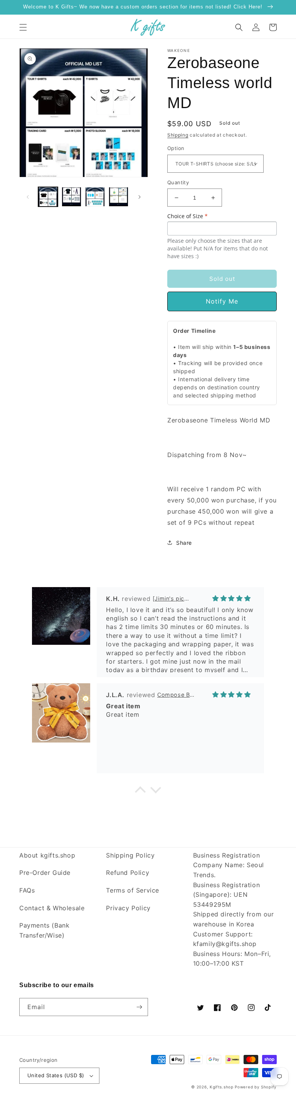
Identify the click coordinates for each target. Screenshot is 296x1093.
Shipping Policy (130, 855)
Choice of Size (187, 216)
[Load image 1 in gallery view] (48, 197)
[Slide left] (27, 197)
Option (175, 148)
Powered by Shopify (256, 1087)
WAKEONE (178, 50)
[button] (23, 27)
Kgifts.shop (222, 1087)
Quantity (178, 182)
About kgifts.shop (47, 855)
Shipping (177, 135)
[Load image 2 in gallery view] (71, 197)
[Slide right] (139, 197)
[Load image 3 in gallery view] (95, 197)
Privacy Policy (128, 908)
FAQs (27, 890)
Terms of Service (132, 890)
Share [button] (184, 542)
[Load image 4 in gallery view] (118, 197)
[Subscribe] (139, 1007)
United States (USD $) (55, 1075)
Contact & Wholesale (51, 908)
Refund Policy (127, 872)
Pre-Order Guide (45, 872)
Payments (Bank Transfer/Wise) (44, 930)
